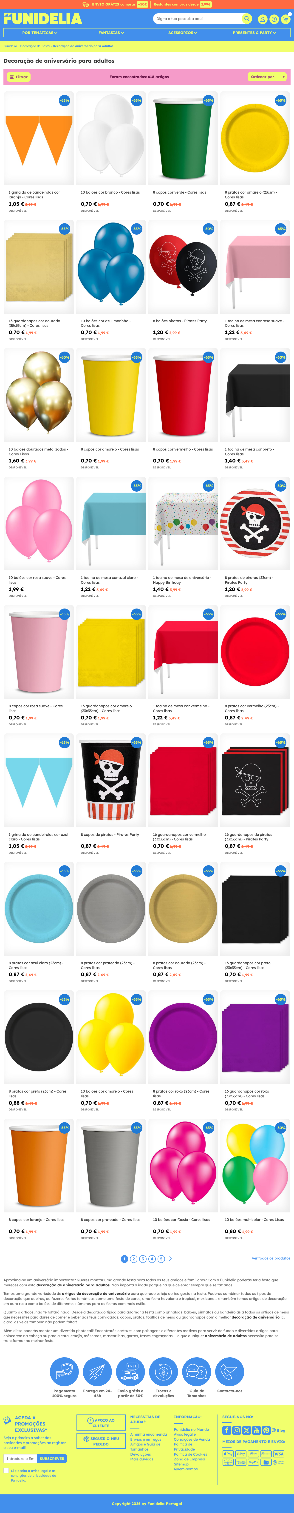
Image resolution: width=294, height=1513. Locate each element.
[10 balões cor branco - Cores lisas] (111, 138)
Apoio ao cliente (104, 1423)
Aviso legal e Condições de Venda (192, 1437)
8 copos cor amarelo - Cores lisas (110, 449)
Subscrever (52, 1458)
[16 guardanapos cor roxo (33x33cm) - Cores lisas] (255, 1037)
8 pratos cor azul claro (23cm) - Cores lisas (36, 965)
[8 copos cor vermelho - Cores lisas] (183, 395)
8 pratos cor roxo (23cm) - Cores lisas (181, 1093)
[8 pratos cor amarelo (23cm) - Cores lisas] (255, 138)
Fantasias (109, 32)
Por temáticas (37, 32)
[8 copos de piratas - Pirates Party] (111, 780)
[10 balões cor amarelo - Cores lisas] (111, 1037)
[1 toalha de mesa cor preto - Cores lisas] (255, 395)
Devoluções (140, 1454)
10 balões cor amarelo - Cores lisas (107, 1093)
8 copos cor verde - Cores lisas (179, 192)
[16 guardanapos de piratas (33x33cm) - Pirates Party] (255, 780)
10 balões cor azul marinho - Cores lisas (106, 323)
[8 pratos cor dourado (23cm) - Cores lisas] (183, 909)
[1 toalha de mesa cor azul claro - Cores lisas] (111, 524)
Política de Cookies (190, 1454)
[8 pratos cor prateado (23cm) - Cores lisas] (111, 909)
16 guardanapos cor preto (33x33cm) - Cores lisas (248, 965)
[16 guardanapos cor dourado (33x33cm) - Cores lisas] (39, 267)
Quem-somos (186, 1469)
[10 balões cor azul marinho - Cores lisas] (111, 267)
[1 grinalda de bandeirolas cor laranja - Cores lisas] (39, 138)
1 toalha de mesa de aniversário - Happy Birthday (182, 580)
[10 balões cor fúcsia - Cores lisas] (183, 1166)
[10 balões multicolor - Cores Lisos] (255, 1166)
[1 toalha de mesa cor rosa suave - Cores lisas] (255, 267)
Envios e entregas (145, 1439)
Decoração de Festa (35, 46)
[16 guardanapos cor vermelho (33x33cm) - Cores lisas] (183, 780)
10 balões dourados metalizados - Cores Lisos (38, 451)
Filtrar (22, 77)
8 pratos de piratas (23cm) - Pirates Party (249, 580)
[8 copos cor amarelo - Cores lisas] (111, 395)
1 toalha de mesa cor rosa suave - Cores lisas (254, 323)
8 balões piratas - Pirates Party (180, 320)
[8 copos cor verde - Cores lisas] (183, 138)
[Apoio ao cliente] (274, 19)
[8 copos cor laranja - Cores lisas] (39, 1166)
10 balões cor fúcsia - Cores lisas (181, 1219)
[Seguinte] (170, 1259)
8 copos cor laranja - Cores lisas (37, 1219)
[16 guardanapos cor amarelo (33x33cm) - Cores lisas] (111, 652)
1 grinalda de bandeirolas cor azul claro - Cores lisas (38, 837)
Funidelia (10, 46)
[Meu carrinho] (286, 19)
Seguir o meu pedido (104, 1441)
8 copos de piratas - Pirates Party (110, 834)
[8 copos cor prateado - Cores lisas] (111, 1166)
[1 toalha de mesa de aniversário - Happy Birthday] (183, 524)
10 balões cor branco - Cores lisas (110, 192)
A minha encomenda (148, 1434)
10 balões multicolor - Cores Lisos (255, 1219)
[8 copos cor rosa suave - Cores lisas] (39, 652)
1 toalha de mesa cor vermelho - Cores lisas (181, 708)
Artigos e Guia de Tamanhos (145, 1446)
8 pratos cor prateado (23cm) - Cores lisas (108, 965)
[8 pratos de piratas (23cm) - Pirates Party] (255, 524)
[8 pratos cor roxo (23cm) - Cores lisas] (183, 1037)
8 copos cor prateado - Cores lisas (111, 1219)
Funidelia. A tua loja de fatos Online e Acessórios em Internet (42, 18)
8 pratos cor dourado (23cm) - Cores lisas (179, 965)
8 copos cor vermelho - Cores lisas (183, 449)
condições (19, 1476)
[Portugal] (226, 1431)
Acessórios (180, 32)
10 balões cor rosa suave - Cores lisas (37, 580)
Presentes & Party (252, 32)
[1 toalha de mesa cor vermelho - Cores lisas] (183, 652)
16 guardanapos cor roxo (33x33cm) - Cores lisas (247, 1093)
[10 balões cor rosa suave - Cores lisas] (39, 524)
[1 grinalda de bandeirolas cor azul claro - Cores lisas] (39, 780)
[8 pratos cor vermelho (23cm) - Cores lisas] (255, 652)
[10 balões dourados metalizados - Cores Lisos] (39, 395)
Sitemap (181, 1464)
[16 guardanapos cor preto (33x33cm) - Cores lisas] (255, 909)
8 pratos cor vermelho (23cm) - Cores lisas (252, 708)
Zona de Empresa (189, 1459)
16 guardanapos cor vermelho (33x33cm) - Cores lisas (179, 837)
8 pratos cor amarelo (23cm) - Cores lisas (251, 194)
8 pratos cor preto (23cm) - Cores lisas (38, 1093)
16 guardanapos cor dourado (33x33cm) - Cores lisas (34, 323)
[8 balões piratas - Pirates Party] (183, 267)
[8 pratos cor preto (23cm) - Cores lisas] (39, 1037)
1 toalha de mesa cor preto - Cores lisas (249, 451)
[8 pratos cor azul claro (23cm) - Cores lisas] (39, 909)
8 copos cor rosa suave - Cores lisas (36, 708)
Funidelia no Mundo (191, 1429)
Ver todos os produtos (271, 1258)
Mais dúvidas (141, 1459)
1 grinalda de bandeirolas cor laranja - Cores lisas (34, 194)
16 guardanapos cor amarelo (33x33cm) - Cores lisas (106, 708)
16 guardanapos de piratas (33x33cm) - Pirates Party (248, 837)
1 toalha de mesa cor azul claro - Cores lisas (109, 580)
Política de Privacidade (184, 1446)
